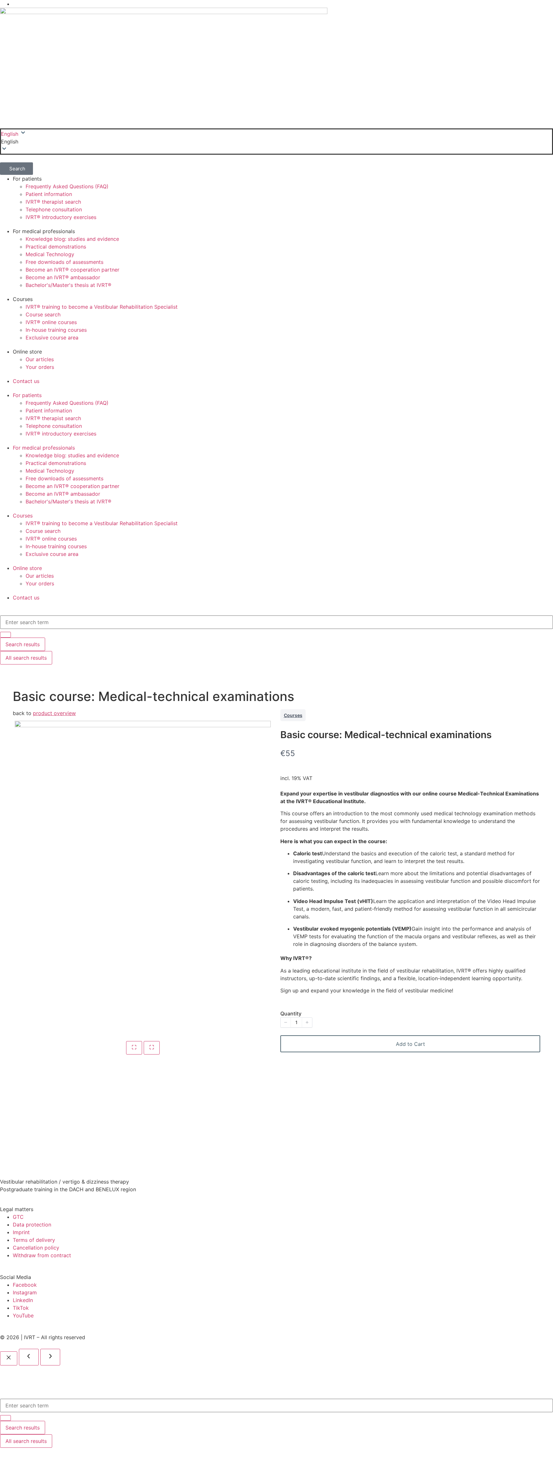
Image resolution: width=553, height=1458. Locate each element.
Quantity (290, 1013)
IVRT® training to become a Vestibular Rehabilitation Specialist (102, 307)
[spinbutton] (296, 1022)
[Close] (8, 1358)
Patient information (49, 194)
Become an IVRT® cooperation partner (72, 269)
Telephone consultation (54, 209)
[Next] (50, 1357)
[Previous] (29, 1357)
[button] (276, 141)
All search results (26, 1441)
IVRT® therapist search (53, 202)
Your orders (40, 367)
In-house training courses (56, 330)
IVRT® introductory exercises (61, 217)
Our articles (40, 359)
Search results (22, 1427)
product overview (54, 713)
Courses (293, 715)
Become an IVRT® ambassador (63, 277)
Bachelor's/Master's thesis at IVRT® (68, 285)
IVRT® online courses (51, 322)
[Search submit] (5, 1418)
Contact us (26, 381)
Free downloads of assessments (64, 262)
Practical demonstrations (56, 246)
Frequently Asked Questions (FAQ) (67, 186)
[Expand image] (134, 1048)
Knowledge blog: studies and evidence (72, 239)
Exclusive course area (52, 337)
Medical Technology (50, 254)
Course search (43, 314)
